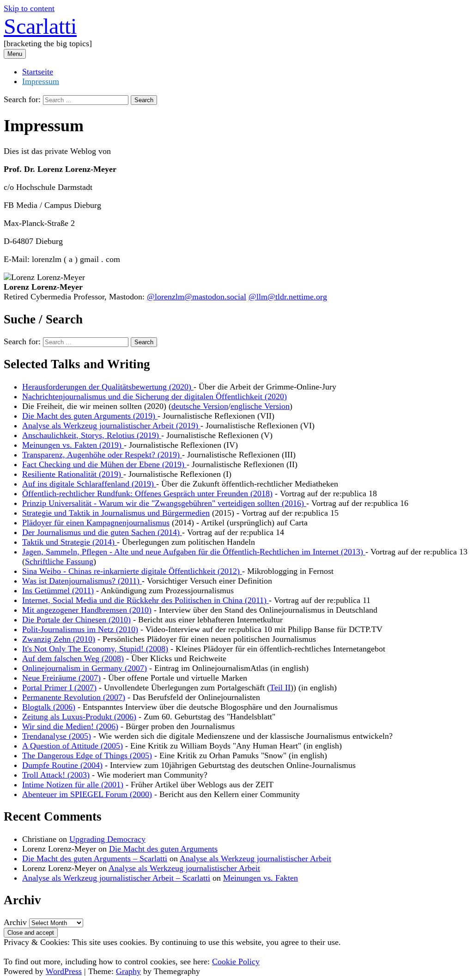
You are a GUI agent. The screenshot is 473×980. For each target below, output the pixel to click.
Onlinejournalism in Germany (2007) (84, 668)
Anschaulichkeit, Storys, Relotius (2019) (91, 435)
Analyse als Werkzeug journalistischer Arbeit (255, 858)
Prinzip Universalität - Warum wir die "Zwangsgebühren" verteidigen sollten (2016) (164, 503)
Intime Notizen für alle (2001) (72, 784)
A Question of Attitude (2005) (72, 745)
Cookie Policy (236, 961)
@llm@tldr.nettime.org (288, 296)
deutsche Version (199, 406)
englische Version (260, 406)
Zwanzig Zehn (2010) (58, 639)
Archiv (15, 922)
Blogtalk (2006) (48, 707)
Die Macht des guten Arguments (163, 848)
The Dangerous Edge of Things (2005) (87, 755)
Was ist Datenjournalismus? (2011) (82, 580)
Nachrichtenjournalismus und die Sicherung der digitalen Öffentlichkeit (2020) (154, 396)
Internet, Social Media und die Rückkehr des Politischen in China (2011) (145, 600)
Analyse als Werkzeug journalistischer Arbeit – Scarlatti (116, 878)
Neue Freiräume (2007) (61, 677)
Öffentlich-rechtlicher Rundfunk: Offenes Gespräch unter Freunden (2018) (147, 493)
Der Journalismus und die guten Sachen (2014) (102, 532)
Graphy (128, 971)
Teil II (280, 687)
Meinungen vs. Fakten (260, 878)
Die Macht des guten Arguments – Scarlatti (94, 858)
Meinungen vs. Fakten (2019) (73, 445)
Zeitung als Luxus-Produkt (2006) (79, 716)
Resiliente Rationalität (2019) (72, 474)
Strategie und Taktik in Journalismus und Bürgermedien (116, 512)
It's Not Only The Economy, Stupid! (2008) (95, 648)
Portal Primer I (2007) (59, 687)
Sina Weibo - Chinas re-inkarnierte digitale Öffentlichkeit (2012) (132, 571)
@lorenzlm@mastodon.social (196, 296)
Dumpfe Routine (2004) (62, 765)
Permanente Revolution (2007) (73, 697)
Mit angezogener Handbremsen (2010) (87, 610)
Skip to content (29, 8)
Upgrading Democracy (107, 839)
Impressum (40, 81)
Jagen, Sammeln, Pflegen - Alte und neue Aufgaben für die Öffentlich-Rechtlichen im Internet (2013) (193, 551)
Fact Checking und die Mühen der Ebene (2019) (104, 464)
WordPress (64, 971)
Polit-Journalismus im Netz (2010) (80, 629)
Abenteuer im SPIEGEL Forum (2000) (87, 794)
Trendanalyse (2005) (56, 736)
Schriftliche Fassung (59, 561)
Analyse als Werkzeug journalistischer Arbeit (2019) (111, 425)
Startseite (37, 71)
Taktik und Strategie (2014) (69, 542)
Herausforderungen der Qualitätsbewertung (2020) (108, 386)
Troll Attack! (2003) (56, 774)
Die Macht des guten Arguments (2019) (90, 415)
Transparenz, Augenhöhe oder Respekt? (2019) (102, 454)
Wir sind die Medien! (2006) (70, 726)
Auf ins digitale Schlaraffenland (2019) (89, 483)
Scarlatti (40, 26)
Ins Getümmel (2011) (58, 590)
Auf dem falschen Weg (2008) (73, 658)
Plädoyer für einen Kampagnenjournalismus (96, 522)
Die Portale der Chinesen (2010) (76, 619)
